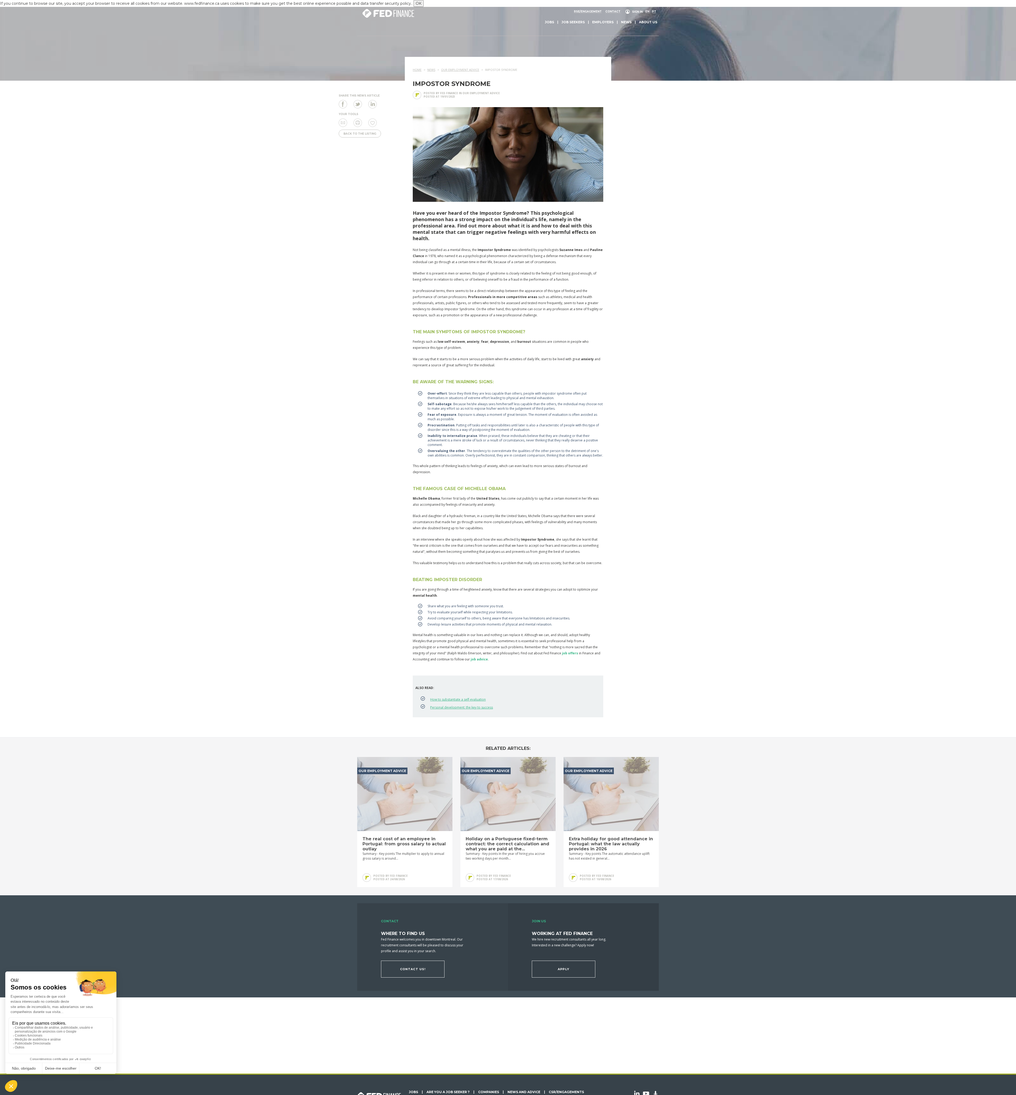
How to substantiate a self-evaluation (458, 699)
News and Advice (523, 1092)
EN (647, 11)
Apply (563, 969)
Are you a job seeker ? (448, 1092)
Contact (612, 11)
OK (418, 3)
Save (372, 122)
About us (648, 22)
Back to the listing (359, 133)
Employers (603, 22)
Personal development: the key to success (461, 707)
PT (654, 11)
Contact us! (412, 969)
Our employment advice (481, 93)
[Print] (357, 122)
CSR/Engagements (566, 1092)
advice (482, 659)
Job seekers (573, 22)
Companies (488, 1092)
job (473, 659)
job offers (570, 653)
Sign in (637, 11)
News (626, 22)
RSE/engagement (588, 11)
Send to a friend (343, 122)
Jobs (549, 22)
